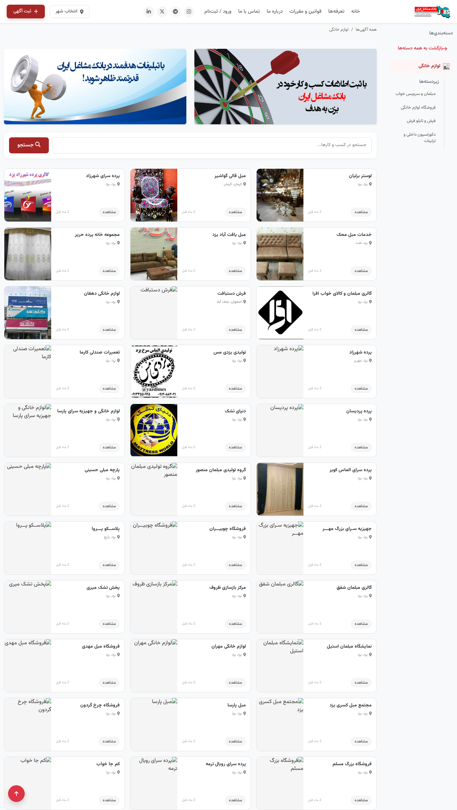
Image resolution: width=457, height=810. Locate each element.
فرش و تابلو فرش (421, 121)
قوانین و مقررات (305, 11)
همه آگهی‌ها (366, 29)
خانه (355, 11)
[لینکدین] (149, 11)
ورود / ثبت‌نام (218, 11)
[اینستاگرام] (189, 11)
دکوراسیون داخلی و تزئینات (419, 138)
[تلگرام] (175, 11)
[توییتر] (162, 11)
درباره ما (275, 11)
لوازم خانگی (339, 29)
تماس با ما (249, 11)
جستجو (26, 145)
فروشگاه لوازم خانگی (418, 107)
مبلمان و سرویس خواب (415, 94)
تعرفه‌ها (336, 11)
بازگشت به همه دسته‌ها (420, 48)
